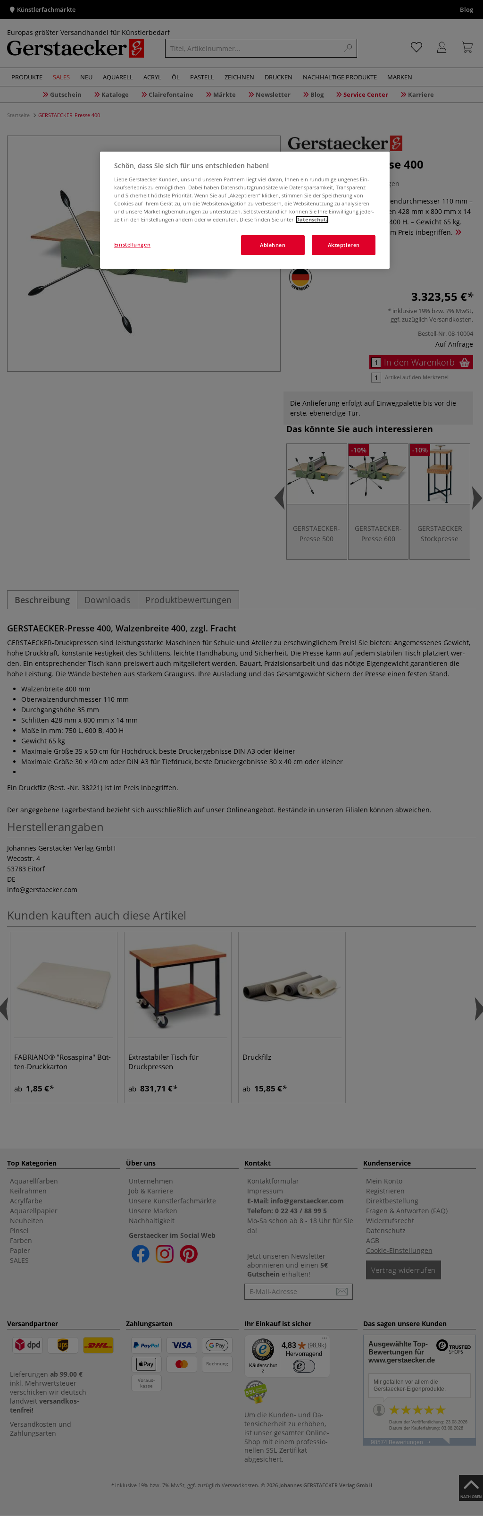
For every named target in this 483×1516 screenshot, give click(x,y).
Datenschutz (312, 219)
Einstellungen (132, 244)
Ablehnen (273, 244)
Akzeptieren (344, 244)
